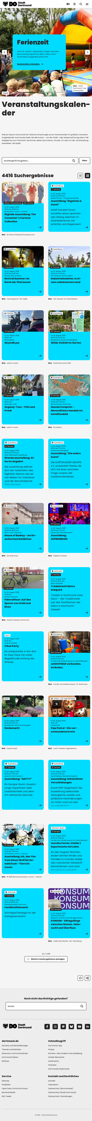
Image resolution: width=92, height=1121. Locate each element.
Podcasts (52, 1065)
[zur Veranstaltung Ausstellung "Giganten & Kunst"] (69, 207)
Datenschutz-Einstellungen (60, 1096)
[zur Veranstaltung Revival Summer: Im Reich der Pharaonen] (23, 271)
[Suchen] (74, 160)
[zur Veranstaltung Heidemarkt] (23, 721)
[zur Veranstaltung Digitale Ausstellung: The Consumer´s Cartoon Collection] (23, 207)
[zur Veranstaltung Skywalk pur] (23, 335)
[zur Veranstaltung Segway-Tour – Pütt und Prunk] (23, 399)
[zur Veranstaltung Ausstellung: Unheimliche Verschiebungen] (69, 785)
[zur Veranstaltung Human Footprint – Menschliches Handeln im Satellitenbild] (69, 399)
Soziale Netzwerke (56, 1057)
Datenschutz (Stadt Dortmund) (62, 1092)
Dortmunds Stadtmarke (58, 1069)
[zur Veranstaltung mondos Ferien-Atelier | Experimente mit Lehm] (69, 849)
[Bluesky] (71, 1026)
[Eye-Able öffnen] (74, 4)
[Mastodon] (63, 1026)
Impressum (53, 1084)
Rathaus (5, 1061)
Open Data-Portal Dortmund (14, 1088)
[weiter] (87, 52)
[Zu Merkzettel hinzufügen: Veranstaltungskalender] (80, 978)
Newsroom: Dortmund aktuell (15, 1053)
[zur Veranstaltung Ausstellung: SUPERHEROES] (69, 528)
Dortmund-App (55, 1045)
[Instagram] (55, 1026)
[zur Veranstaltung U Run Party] (23, 656)
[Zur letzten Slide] (4, 52)
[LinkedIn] (87, 1026)
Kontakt (51, 1081)
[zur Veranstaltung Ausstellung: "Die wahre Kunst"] (69, 464)
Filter (84, 160)
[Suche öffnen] (80, 4)
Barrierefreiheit (8, 1092)
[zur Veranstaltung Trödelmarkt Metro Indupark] (69, 592)
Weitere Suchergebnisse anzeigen (48, 959)
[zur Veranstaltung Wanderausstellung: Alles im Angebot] (23, 464)
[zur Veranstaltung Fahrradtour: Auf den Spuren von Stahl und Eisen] (23, 592)
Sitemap (5, 1081)
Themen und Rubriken (11, 1049)
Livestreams (53, 1061)
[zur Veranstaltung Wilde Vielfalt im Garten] (69, 335)
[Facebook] (47, 1026)
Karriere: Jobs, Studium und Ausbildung (65, 1053)
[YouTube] (79, 1026)
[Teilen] (87, 978)
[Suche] (82, 1006)
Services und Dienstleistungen (15, 1045)
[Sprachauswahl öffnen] (68, 4)
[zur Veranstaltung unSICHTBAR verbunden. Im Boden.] (69, 656)
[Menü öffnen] (87, 4)
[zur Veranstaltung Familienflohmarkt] (23, 913)
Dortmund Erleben (10, 1057)
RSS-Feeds (6, 1096)
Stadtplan (6, 1084)
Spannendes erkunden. (28, 64)
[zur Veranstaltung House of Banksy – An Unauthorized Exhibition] (23, 528)
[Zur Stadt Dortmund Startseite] (17, 4)
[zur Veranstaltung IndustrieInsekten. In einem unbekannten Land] (69, 271)
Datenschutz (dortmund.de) (60, 1088)
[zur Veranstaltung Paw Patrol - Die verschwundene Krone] (69, 721)
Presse (51, 1049)
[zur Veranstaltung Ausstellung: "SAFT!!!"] (23, 785)
